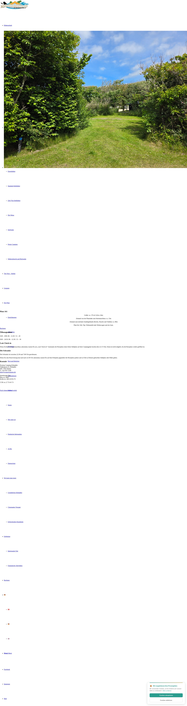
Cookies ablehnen (166, 700)
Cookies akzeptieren (166, 695)
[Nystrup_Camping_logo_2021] (14, 9)
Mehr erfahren (167, 690)
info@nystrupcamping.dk (8, 372)
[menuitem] (97, 390)
